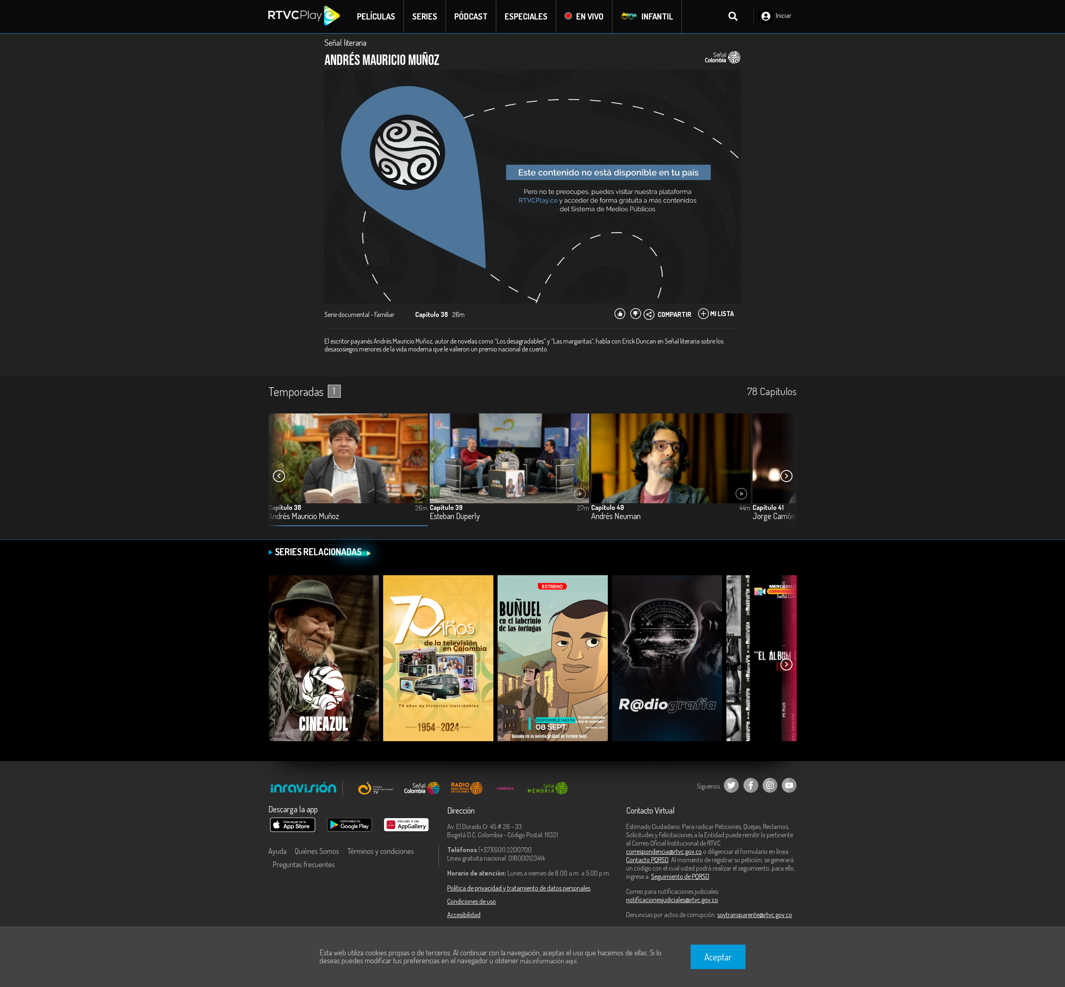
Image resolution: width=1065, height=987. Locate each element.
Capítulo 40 (607, 507)
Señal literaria (345, 42)
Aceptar (718, 956)
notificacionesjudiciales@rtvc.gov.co (672, 899)
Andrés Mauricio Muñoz (303, 516)
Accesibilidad (463, 914)
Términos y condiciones (380, 851)
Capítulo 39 (446, 507)
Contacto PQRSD (647, 860)
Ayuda (277, 851)
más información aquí (548, 961)
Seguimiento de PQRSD (680, 876)
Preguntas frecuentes (303, 864)
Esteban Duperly (455, 516)
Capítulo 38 (284, 507)
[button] (786, 476)
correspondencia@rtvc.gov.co (664, 851)
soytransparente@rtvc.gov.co (754, 914)
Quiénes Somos (317, 851)
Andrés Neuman (616, 516)
